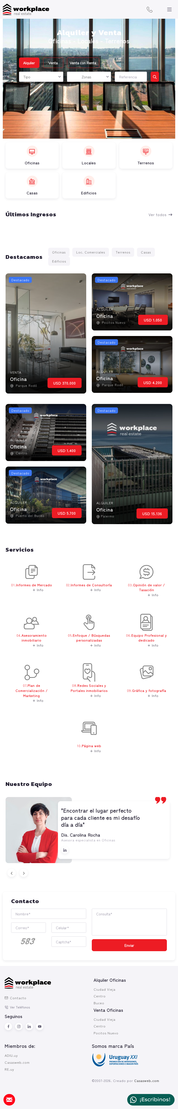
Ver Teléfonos (20, 1007)
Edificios (59, 261)
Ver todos (158, 214)
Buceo (99, 1002)
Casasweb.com (17, 1062)
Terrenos (123, 252)
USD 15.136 (152, 513)
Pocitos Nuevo (106, 1032)
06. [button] (146, 640)
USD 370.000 (64, 383)
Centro (100, 995)
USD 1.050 (153, 320)
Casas (146, 252)
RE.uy (9, 1069)
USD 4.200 (152, 382)
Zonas (86, 76)
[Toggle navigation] (169, 9)
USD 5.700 (67, 513)
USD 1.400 (67, 450)
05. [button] (89, 640)
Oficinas (59, 252)
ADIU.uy (11, 1055)
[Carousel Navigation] (89, 873)
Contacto (18, 997)
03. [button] (146, 589)
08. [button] (89, 690)
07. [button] (32, 693)
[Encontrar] (155, 77)
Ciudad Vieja (104, 989)
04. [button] (31, 640)
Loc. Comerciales (90, 252)
